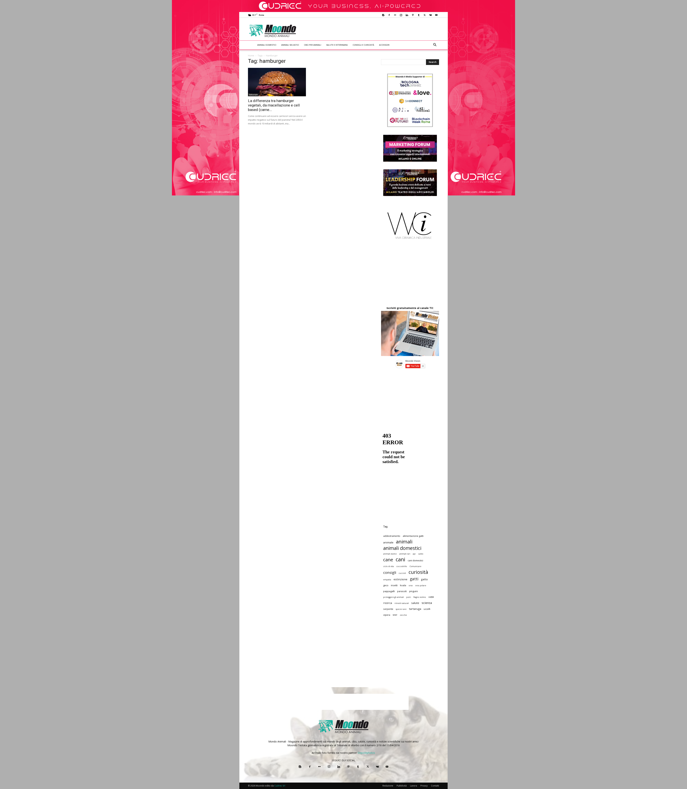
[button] (434, 45)
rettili (431, 597)
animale (388, 542)
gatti (414, 579)
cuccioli (402, 573)
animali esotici (390, 554)
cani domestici (415, 560)
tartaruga (415, 609)
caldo (420, 554)
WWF (395, 615)
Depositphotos (366, 752)
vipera (386, 614)
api (414, 554)
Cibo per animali (312, 44)
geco (385, 585)
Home (251, 55)
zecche (403, 615)
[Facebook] (389, 15)
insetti (394, 585)
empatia (387, 579)
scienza (427, 603)
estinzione (400, 579)
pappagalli (389, 591)
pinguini (413, 591)
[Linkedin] (407, 15)
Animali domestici (266, 44)
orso (411, 585)
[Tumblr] (418, 15)
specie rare (401, 609)
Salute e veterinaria (337, 44)
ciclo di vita (388, 566)
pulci (408, 597)
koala (403, 585)
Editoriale (253, 94)
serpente (388, 609)
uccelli (427, 609)
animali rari (404, 554)
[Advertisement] (373, 31)
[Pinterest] (412, 15)
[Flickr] (395, 15)
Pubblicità (402, 785)
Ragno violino (419, 597)
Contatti (435, 785)
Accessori (384, 44)
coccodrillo (401, 566)
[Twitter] (424, 15)
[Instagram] (401, 15)
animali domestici (402, 548)
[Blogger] (383, 15)
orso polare (420, 585)
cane (388, 560)
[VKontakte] (430, 15)
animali (404, 541)
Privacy (424, 785)
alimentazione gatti (413, 536)
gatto (424, 579)
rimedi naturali (401, 603)
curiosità (418, 572)
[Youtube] (436, 15)
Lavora (413, 785)
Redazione (388, 785)
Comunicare (415, 566)
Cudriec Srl (279, 785)
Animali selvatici (290, 44)
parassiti (402, 591)
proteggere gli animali (393, 597)
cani (400, 559)
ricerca (387, 603)
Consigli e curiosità (363, 44)
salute (415, 603)
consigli (389, 572)
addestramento (391, 536)
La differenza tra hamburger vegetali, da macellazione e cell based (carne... (274, 105)
